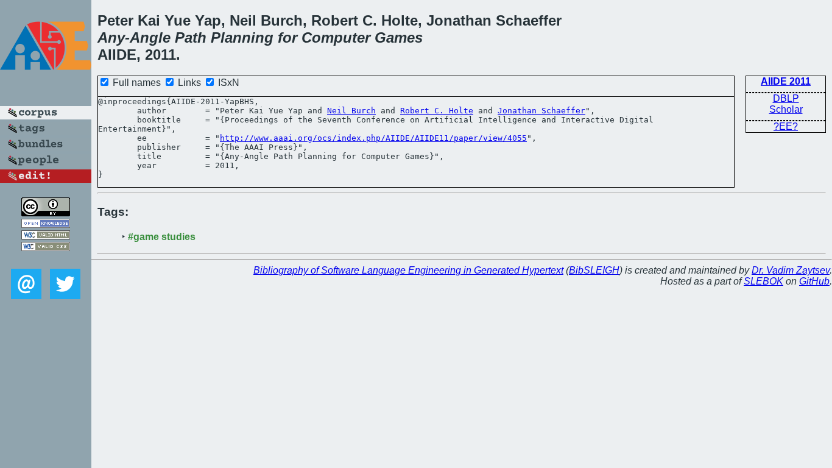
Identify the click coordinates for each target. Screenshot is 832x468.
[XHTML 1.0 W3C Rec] (45, 236)
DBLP (786, 98)
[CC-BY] (45, 213)
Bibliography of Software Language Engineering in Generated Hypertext (408, 270)
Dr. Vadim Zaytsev (791, 270)
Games (399, 37)
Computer (335, 37)
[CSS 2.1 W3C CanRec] (45, 260)
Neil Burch (351, 110)
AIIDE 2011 (786, 81)
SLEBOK (763, 281)
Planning (242, 37)
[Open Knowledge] (45, 224)
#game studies (162, 237)
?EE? (786, 126)
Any (111, 37)
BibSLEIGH (594, 270)
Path (190, 37)
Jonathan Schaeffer (541, 110)
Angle (150, 37)
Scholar (786, 109)
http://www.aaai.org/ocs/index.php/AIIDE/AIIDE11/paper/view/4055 (373, 138)
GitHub (814, 281)
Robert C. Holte (436, 110)
